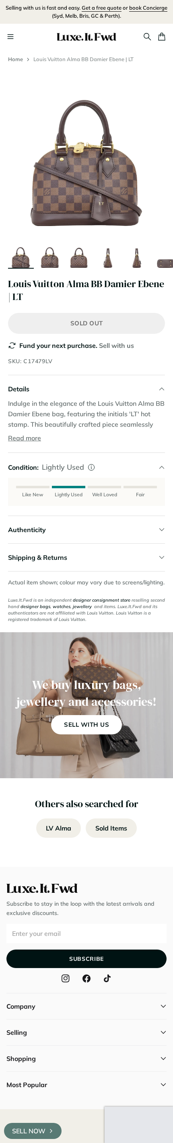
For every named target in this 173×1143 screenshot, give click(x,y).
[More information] (91, 467)
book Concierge (148, 7)
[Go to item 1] (21, 255)
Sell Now (28, 1131)
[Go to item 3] (79, 255)
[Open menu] (10, 36)
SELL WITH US (86, 724)
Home (15, 59)
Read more (24, 438)
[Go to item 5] (137, 255)
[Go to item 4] (108, 255)
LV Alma (58, 828)
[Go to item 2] (50, 255)
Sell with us (116, 345)
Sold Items (111, 828)
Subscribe (86, 958)
